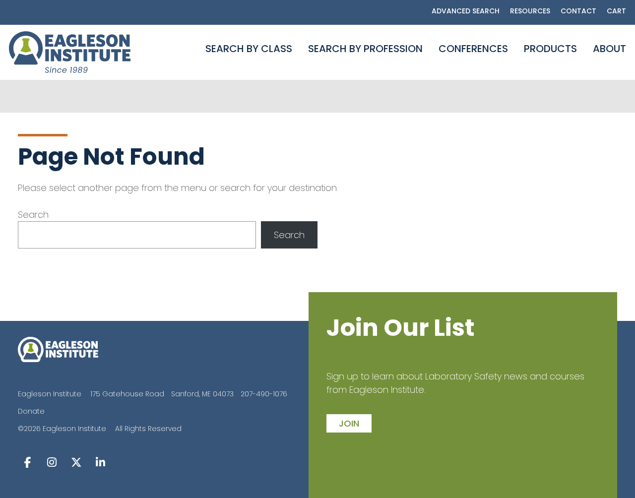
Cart (616, 11)
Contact (578, 11)
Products (550, 49)
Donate (31, 411)
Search (33, 214)
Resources (530, 11)
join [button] (349, 423)
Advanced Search (466, 11)
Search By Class (248, 49)
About (609, 49)
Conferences (473, 49)
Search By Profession (365, 49)
